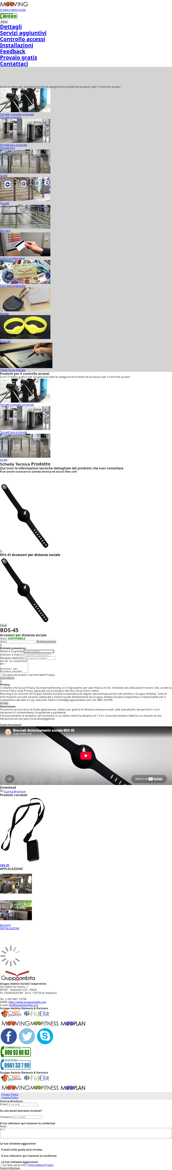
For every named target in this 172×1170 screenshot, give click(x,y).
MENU (3, 22)
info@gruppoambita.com (23, 1005)
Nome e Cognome (11, 651)
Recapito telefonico (12, 658)
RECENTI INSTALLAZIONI (9, 927)
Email (3, 1104)
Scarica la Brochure (9, 1168)
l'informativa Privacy (41, 1165)
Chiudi (3, 625)
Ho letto (4, 703)
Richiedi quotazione (46, 641)
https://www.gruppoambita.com (27, 1002)
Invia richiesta (7, 678)
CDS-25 (4, 865)
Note (3, 1126)
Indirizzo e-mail (9, 654)
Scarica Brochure (14, 791)
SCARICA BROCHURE (13, 10)
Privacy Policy (9, 1094)
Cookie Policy (9, 1097)
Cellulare (5, 1117)
